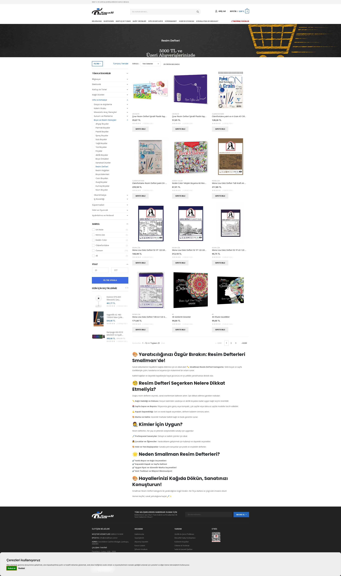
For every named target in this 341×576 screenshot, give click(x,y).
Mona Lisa (112, 235)
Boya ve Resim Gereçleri (105, 120)
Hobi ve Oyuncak (186, 21)
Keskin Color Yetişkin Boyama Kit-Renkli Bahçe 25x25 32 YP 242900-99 (202, 183)
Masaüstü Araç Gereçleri (105, 112)
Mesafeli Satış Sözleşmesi (184, 538)
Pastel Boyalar (102, 131)
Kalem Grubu (100, 108)
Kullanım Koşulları (181, 541)
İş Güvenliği (99, 199)
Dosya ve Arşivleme (103, 104)
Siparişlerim (139, 538)
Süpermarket (171, 21)
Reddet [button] (21, 568)
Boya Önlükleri (102, 159)
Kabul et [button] (11, 568)
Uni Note (112, 229)
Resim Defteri (102, 166)
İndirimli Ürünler (241, 21)
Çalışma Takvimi (99, 547)
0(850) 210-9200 (117, 534)
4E (112, 255)
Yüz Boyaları (101, 147)
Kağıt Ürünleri (140, 21)
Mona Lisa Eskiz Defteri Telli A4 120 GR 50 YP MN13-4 (155, 317)
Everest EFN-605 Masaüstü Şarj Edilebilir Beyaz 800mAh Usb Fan (114, 301)
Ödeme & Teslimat (181, 545)
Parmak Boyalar (103, 127)
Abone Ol (240, 514)
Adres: (95, 541)
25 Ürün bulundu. (171, 64)
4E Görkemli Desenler (181, 317)
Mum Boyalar (102, 190)
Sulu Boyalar (101, 139)
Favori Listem (140, 545)
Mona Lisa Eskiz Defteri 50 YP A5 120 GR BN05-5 (233, 250)
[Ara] (198, 12)
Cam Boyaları (102, 178)
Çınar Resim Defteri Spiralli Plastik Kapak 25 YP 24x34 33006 (198, 116)
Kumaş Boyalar (102, 186)
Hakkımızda (139, 534)
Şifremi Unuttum (141, 549)
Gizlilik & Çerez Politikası (184, 534)
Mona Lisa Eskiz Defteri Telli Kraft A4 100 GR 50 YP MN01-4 (238, 183)
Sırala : (135, 63)
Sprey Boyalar (102, 135)
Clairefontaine (112, 245)
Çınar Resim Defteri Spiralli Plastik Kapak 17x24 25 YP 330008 (158, 116)
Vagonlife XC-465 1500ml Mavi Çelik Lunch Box (114, 317)
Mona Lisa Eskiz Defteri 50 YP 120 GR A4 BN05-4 (153, 250)
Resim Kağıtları (102, 170)
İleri (245, 343)
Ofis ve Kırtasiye (155, 21)
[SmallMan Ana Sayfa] (103, 11)
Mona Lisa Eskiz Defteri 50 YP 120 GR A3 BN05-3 (193, 250)
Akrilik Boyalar (102, 155)
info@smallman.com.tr (108, 538)
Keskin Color (112, 240)
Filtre (96, 64)
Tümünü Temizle (120, 63)
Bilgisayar (97, 21)
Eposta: (95, 538)
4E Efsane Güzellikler (221, 317)
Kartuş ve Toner (123, 21)
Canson (112, 250)
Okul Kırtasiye (100, 195)
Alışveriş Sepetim (141, 541)
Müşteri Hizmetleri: (101, 534)
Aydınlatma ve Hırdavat (207, 21)
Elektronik (109, 21)
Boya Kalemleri (102, 174)
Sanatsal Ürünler (103, 162)
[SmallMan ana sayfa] (110, 514)
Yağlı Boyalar (101, 143)
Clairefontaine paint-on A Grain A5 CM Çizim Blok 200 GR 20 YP (239, 116)
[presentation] (126, 287)
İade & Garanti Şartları (183, 549)
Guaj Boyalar (101, 182)
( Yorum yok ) (122, 306)
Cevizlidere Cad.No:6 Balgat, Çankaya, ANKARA (110, 542)
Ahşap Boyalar (102, 124)
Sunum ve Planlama (103, 116)
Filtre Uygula (110, 280)
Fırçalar (99, 151)
